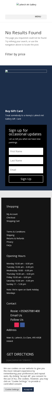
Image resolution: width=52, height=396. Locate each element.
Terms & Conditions (15, 231)
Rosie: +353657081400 (25, 311)
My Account (12, 214)
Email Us (16, 315)
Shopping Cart (13, 221)
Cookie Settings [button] (12, 389)
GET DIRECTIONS (20, 354)
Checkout (10, 217)
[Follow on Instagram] (16, 325)
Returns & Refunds (15, 238)
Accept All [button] (28, 389)
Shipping (10, 235)
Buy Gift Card (14, 111)
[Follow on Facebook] (22, 325)
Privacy (9, 241)
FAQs (9, 245)
